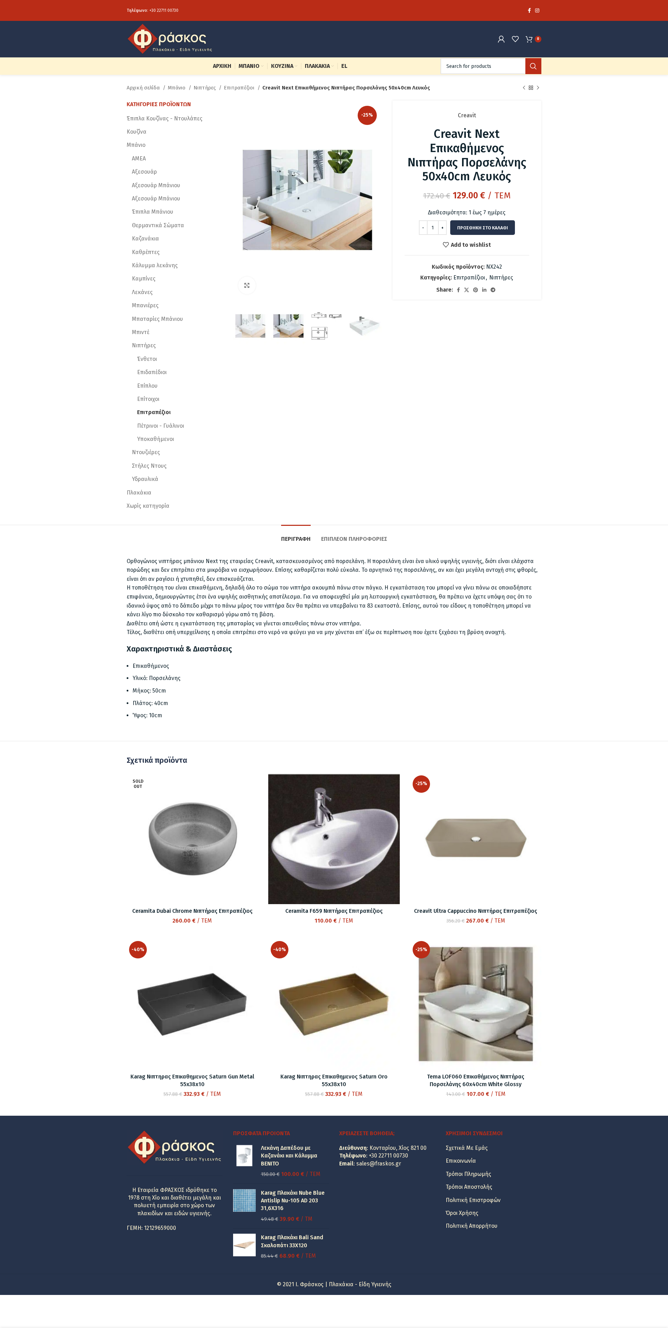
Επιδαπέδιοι (152, 372)
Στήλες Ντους (149, 466)
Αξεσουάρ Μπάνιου (156, 185)
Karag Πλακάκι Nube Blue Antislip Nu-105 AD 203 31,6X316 (293, 1200)
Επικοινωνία (461, 1160)
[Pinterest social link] (475, 289)
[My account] (501, 39)
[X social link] (466, 289)
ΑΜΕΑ (139, 158)
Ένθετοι (147, 359)
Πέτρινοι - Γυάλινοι (160, 425)
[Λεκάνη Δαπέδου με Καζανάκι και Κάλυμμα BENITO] (244, 1161)
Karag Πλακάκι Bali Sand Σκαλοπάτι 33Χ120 (292, 1241)
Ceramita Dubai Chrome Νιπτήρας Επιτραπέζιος (192, 911)
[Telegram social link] (493, 289)
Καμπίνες (144, 278)
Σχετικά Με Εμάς (467, 1148)
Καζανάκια (145, 238)
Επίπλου (147, 385)
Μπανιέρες (145, 305)
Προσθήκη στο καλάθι (482, 227)
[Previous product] (523, 87)
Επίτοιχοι (148, 399)
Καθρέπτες (146, 252)
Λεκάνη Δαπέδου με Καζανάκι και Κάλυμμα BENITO (289, 1156)
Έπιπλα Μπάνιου (152, 211)
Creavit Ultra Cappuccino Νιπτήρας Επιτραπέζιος (475, 911)
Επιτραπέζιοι (240, 88)
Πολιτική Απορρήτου (472, 1226)
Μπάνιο (177, 88)
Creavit (467, 115)
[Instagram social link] (537, 10)
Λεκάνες (142, 292)
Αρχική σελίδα (144, 88)
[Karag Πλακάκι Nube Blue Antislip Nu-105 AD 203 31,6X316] (244, 1206)
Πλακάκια (139, 492)
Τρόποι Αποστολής (469, 1187)
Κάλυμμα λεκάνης (155, 265)
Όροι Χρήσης (462, 1213)
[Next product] (537, 87)
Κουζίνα (136, 131)
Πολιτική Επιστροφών (473, 1200)
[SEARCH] (533, 66)
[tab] (296, 535)
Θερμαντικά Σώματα (158, 225)
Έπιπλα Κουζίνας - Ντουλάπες (164, 118)
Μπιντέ (140, 332)
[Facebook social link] (529, 10)
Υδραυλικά (145, 479)
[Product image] (192, 838)
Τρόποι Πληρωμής (468, 1174)
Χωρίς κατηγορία (148, 506)
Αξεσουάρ (144, 171)
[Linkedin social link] (484, 289)
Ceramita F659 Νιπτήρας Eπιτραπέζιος (334, 911)
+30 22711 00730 (163, 10)
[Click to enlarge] (247, 285)
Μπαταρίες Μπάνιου (157, 319)
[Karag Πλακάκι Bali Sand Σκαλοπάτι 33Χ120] (244, 1247)
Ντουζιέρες (146, 452)
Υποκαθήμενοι (155, 439)
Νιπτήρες (205, 88)
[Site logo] (170, 38)
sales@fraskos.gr (378, 1163)
